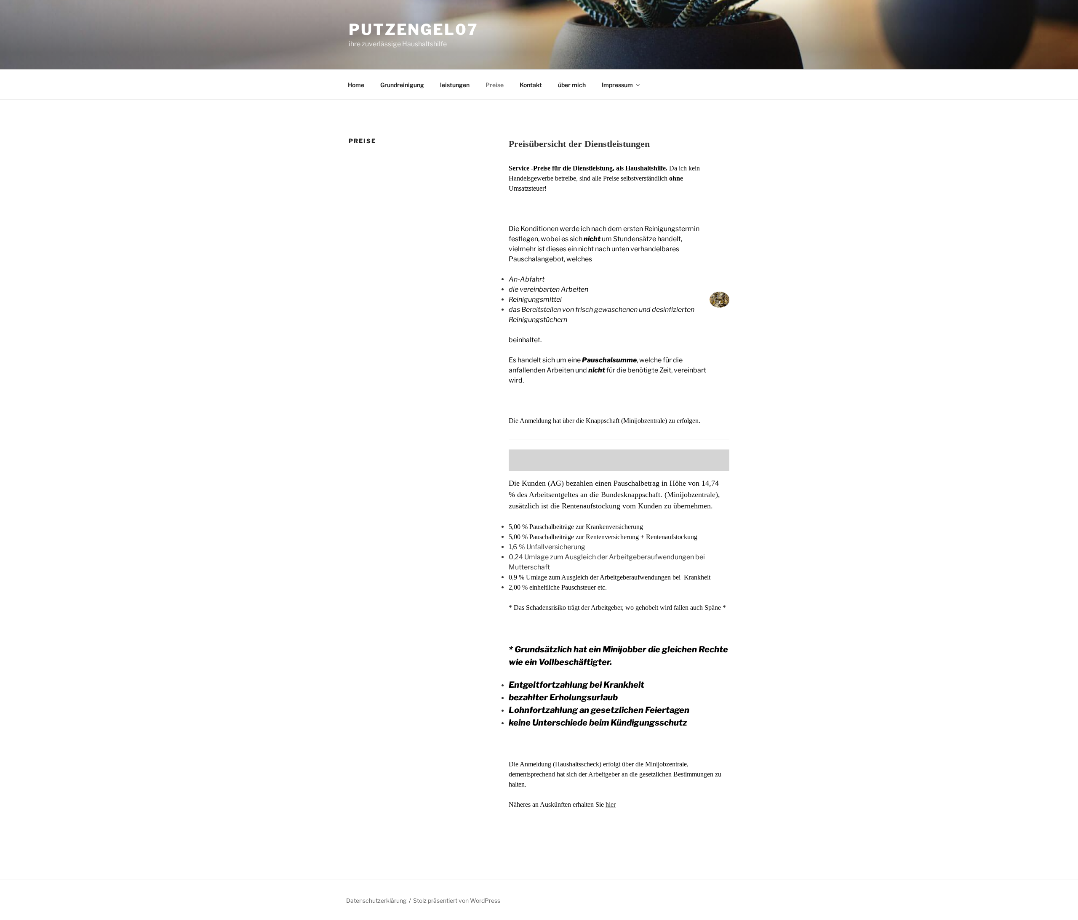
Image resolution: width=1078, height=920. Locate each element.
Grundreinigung (402, 84)
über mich (572, 84)
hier (611, 804)
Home (356, 84)
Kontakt (531, 84)
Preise (495, 84)
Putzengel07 (413, 29)
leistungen (455, 84)
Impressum (617, 84)
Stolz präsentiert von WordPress (456, 900)
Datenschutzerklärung (376, 900)
